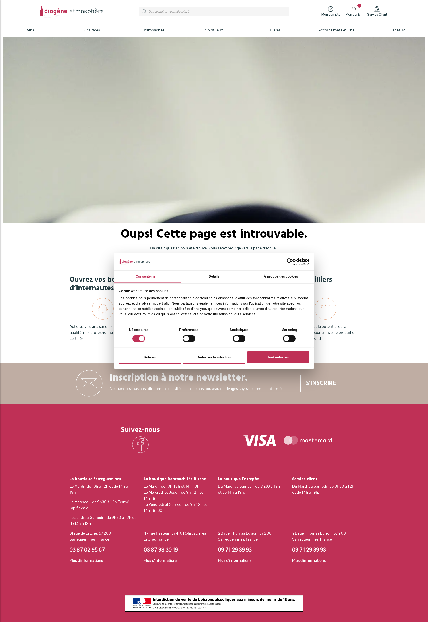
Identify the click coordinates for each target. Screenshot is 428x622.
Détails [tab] (214, 276)
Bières (275, 30)
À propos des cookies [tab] (281, 276)
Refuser (150, 357)
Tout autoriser (278, 357)
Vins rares (91, 30)
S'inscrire (321, 383)
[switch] (189, 338)
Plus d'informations (86, 560)
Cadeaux (397, 30)
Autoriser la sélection (214, 357)
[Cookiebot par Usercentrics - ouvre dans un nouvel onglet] (289, 261)
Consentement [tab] (147, 276)
